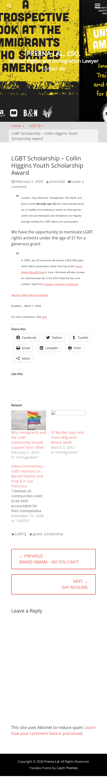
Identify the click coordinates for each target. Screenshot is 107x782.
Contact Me (53, 68)
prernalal (57, 181)
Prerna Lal (51, 761)
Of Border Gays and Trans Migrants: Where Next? (67, 437)
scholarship (53, 534)
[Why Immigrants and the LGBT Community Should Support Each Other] (28, 420)
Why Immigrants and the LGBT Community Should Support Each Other (28, 440)
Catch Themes (67, 768)
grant (37, 534)
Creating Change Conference (61, 284)
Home (17, 125)
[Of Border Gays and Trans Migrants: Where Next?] (68, 420)
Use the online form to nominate (29, 295)
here (44, 316)
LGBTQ (36, 125)
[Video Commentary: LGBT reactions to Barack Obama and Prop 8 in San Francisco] (31, 493)
